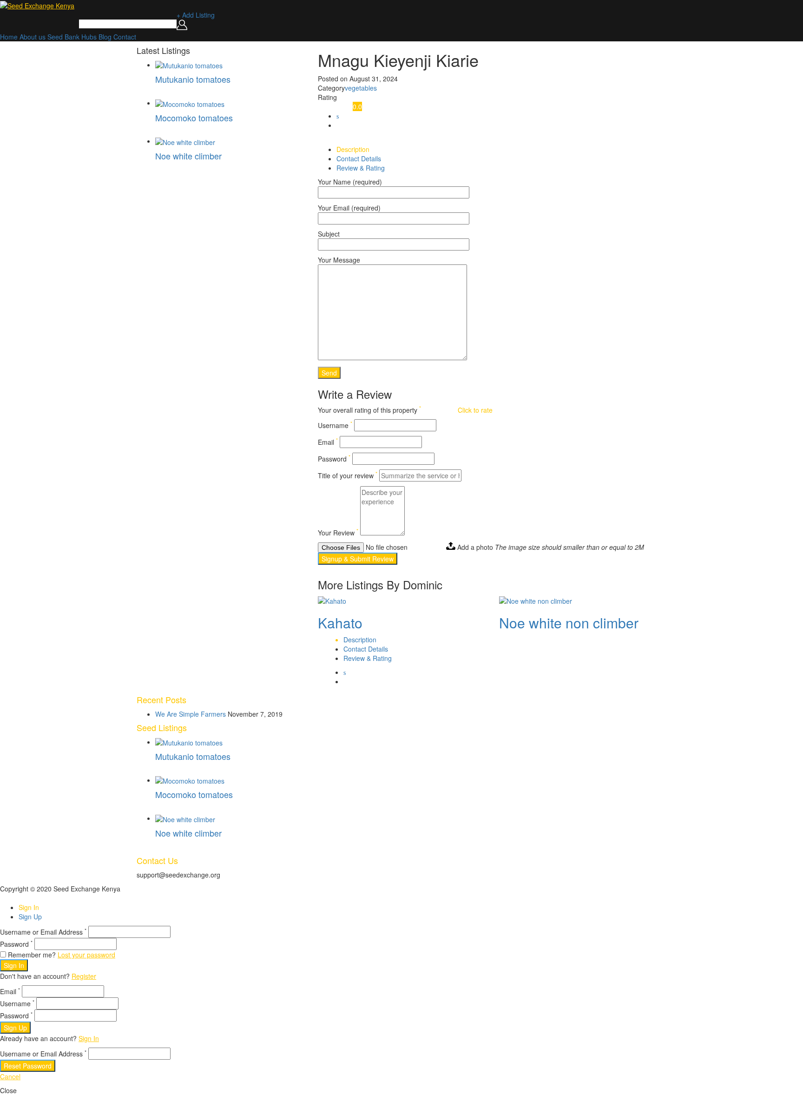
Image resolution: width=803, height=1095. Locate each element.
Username (335, 425)
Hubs (89, 36)
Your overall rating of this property (369, 410)
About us (33, 36)
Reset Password (28, 1065)
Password (334, 458)
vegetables (361, 87)
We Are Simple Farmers (190, 714)
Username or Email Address (43, 932)
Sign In (29, 907)
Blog (105, 36)
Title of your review (347, 475)
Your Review (338, 532)
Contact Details (358, 158)
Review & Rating (360, 167)
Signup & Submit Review (358, 558)
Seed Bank (63, 36)
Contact (124, 36)
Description (352, 149)
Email (328, 442)
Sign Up (30, 916)
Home (9, 36)
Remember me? (32, 954)
